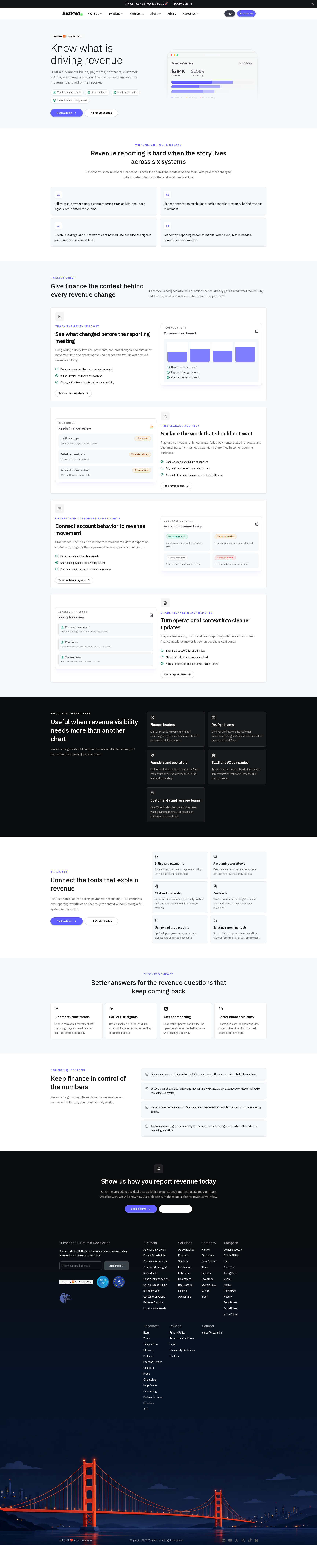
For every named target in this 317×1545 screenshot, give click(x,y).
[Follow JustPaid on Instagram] (243, 1540)
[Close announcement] (312, 3)
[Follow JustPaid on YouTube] (230, 1540)
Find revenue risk (174, 485)
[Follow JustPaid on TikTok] (250, 1540)
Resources (189, 13)
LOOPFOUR (181, 3)
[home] (72, 13)
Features (93, 13)
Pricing (171, 13)
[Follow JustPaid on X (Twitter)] (236, 1540)
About (154, 13)
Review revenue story (71, 393)
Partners (135, 13)
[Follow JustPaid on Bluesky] (256, 1540)
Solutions (114, 13)
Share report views (175, 674)
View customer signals (71, 580)
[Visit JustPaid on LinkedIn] (223, 1540)
